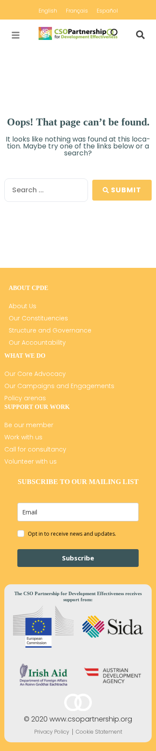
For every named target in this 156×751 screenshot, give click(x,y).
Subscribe (78, 557)
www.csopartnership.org (90, 719)
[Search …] (140, 35)
